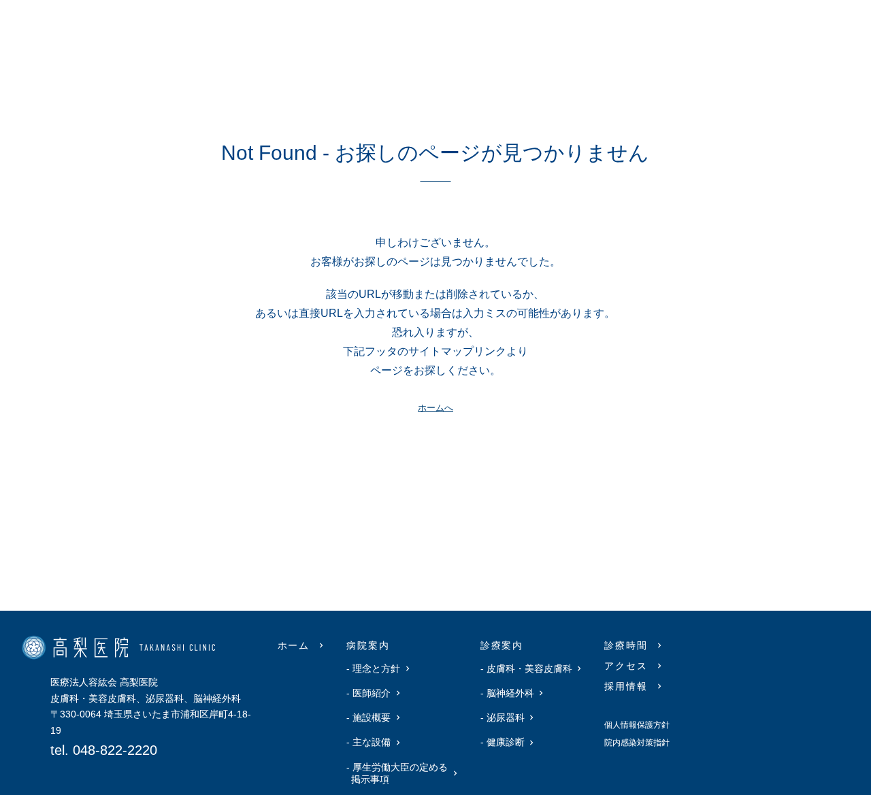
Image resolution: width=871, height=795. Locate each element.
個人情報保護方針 (637, 725)
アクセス (625, 666)
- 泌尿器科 (505, 717)
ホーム (294, 645)
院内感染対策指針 (637, 742)
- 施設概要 (371, 717)
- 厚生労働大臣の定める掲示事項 (399, 773)
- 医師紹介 (371, 693)
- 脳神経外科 (509, 693)
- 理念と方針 (375, 668)
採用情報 (625, 686)
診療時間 (625, 645)
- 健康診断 (505, 742)
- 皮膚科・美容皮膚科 (528, 668)
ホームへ (435, 408)
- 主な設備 (371, 742)
